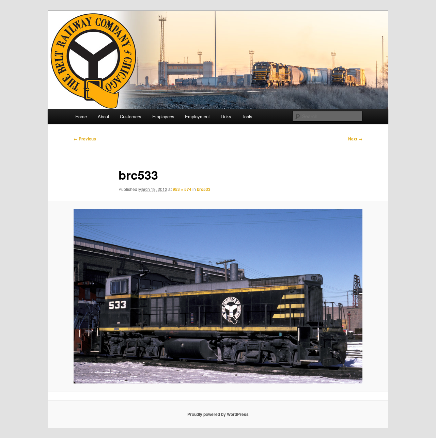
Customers (130, 116)
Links (226, 116)
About (103, 116)
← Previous (85, 139)
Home (81, 116)
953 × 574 (182, 189)
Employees (163, 116)
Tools (247, 116)
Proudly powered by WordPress (218, 414)
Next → (355, 139)
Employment (197, 116)
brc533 (204, 189)
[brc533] (218, 296)
